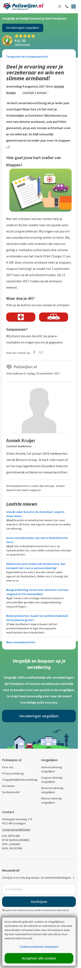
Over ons (8, 767)
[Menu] (73, 7)
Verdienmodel (11, 792)
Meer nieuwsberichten (20, 642)
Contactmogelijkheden (16, 830)
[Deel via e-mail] (41, 353)
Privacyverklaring (13, 773)
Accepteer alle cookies (39, 958)
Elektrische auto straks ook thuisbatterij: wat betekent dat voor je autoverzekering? (35, 566)
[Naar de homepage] (24, 6)
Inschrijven (39, 901)
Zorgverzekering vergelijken (51, 780)
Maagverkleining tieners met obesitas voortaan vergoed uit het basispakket (37, 592)
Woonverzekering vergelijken (52, 790)
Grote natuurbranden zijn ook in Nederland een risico (37, 540)
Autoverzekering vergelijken (51, 769)
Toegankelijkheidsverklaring (19, 780)
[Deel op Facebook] (34, 353)
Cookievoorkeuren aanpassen (39, 947)
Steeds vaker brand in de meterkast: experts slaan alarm (35, 514)
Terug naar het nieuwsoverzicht (27, 57)
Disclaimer (8, 786)
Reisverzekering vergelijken (51, 800)
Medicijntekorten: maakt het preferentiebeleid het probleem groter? (37, 618)
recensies (22, 44)
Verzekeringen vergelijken (22, 28)
